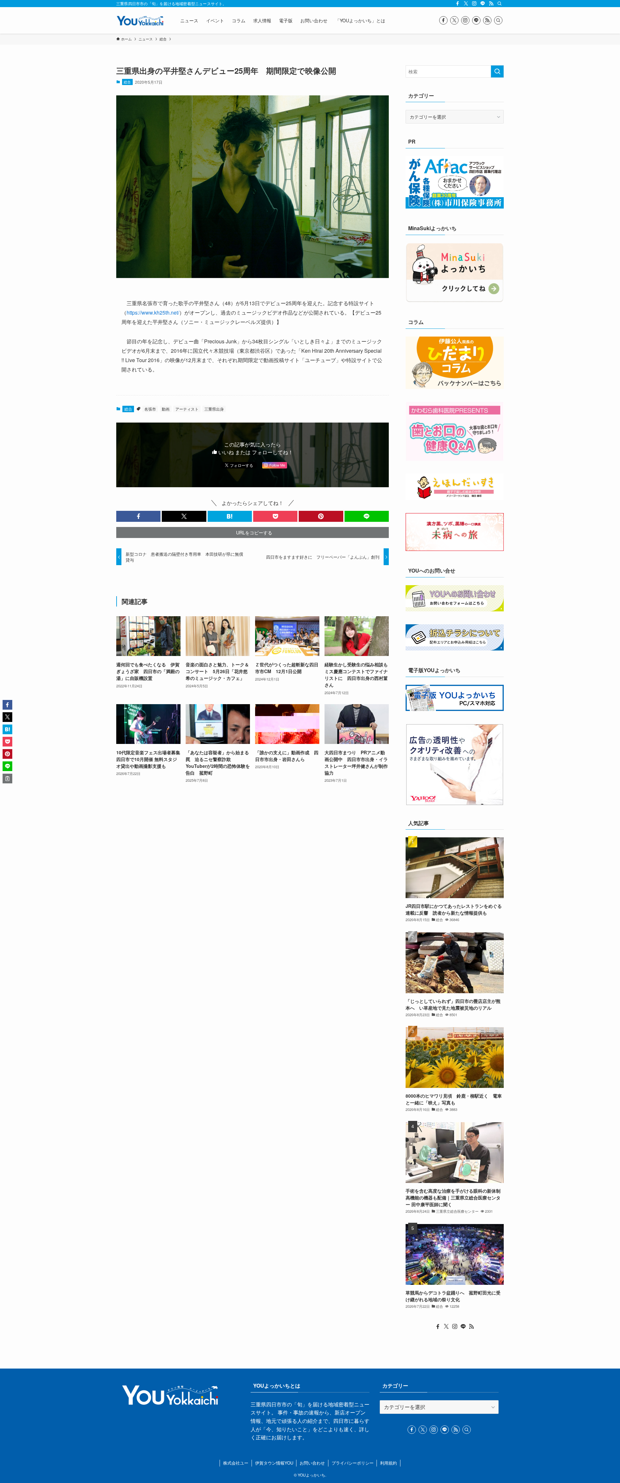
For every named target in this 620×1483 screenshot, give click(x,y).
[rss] (491, 3)
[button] (138, 516)
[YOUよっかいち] (139, 20)
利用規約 (388, 1463)
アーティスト (187, 409)
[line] (483, 3)
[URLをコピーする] (7, 778)
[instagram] (474, 3)
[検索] (499, 3)
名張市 (150, 409)
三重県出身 (214, 409)
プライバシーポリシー (353, 1463)
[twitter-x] (466, 3)
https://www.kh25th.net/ (153, 312)
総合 (127, 81)
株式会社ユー (235, 1463)
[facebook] (457, 3)
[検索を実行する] (497, 71)
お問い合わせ (312, 1463)
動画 (166, 409)
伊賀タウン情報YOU (274, 1463)
